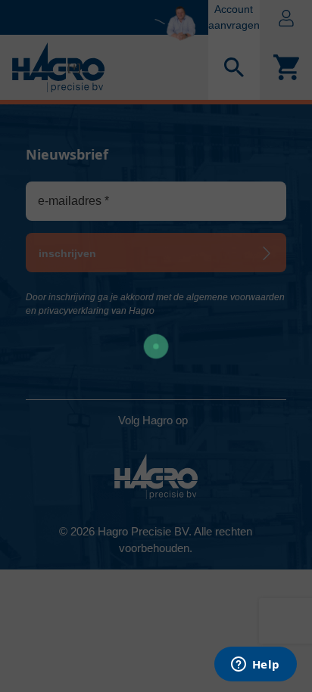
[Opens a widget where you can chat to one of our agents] (255, 665)
